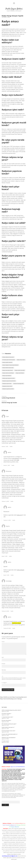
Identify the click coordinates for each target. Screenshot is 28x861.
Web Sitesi (4, 670)
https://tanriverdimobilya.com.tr (8, 699)
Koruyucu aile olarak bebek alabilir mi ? (10, 734)
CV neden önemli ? (5, 741)
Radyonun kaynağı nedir (18, 383)
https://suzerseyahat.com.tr (19, 697)
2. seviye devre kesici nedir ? (7, 717)
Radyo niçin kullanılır (7, 375)
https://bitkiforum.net (6, 697)
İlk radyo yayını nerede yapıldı (9, 359)
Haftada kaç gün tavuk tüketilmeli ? (9, 737)
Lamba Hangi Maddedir (8, 398)
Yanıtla (11, 446)
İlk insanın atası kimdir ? (6, 720)
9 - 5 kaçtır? (4, 682)
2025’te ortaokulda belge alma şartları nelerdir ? (11, 710)
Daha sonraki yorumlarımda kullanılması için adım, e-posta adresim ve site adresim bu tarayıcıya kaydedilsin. (14, 678)
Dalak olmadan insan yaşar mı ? (8, 727)
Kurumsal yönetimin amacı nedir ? (8, 730)
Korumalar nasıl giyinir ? (6, 713)
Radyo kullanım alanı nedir (8, 367)
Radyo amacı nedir (21, 359)
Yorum (3, 641)
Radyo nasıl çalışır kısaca (8, 370)
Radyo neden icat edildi (19, 370)
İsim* (3, 657)
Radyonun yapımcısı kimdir (8, 388)
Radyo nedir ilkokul (20, 373)
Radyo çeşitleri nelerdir (7, 362)
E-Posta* (3, 663)
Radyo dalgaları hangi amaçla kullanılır (10, 365)
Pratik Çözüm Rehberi (14, 8)
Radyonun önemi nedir (7, 386)
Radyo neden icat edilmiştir (8, 373)
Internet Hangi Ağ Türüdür (9, 402)
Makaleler (8, 353)
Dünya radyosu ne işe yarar (8, 357)
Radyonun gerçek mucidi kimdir (9, 381)
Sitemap (19, 699)
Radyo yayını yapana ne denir (9, 378)
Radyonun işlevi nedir (7, 383)
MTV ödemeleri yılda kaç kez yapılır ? (9, 724)
